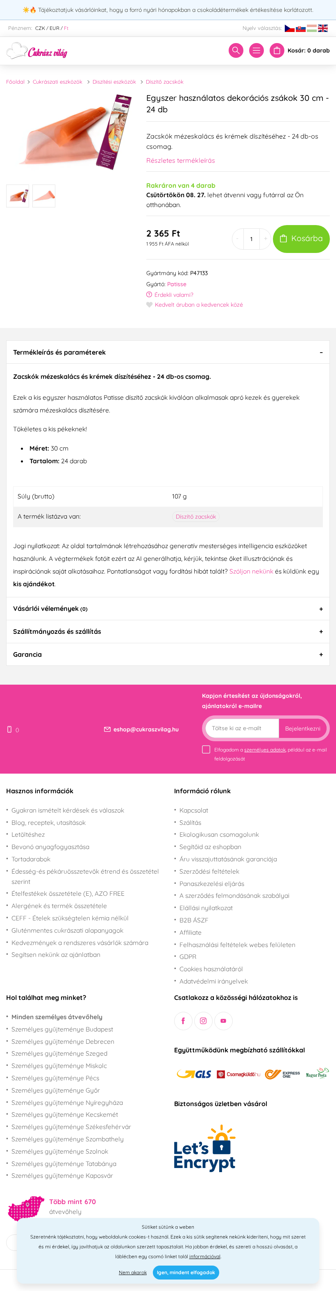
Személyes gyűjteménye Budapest (62, 1029)
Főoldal (15, 81)
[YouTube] (223, 1021)
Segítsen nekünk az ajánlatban (55, 954)
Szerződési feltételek (209, 871)
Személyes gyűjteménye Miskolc (59, 1065)
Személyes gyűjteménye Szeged (59, 1053)
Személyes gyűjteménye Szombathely (67, 1139)
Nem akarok (133, 1272)
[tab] (168, 351)
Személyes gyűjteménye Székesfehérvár (71, 1127)
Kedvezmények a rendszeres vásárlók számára (79, 942)
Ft (66, 28)
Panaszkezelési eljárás (211, 883)
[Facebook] (183, 1021)
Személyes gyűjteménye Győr (55, 1090)
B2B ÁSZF (194, 920)
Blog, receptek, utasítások (48, 822)
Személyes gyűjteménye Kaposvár (62, 1175)
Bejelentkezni (302, 728)
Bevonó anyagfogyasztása (50, 846)
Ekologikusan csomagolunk (219, 834)
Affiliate (190, 932)
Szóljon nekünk (251, 571)
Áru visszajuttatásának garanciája (228, 859)
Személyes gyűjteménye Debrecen (62, 1041)
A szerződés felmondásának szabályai (234, 895)
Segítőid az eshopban (210, 846)
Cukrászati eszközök (57, 81)
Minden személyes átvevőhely (56, 1017)
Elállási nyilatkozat (206, 908)
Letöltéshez (28, 834)
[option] (70, 132)
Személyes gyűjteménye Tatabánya (63, 1163)
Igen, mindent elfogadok (186, 1272)
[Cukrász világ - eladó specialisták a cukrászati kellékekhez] (37, 50)
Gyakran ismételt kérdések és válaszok (67, 810)
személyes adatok (265, 750)
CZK (40, 28)
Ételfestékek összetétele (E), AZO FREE (68, 893)
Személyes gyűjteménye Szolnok (59, 1151)
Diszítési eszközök (114, 81)
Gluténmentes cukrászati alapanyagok (67, 930)
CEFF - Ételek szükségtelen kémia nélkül (70, 918)
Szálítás (190, 822)
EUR (54, 28)
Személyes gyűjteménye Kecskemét (64, 1114)
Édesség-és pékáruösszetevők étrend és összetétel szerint (85, 876)
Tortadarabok (30, 859)
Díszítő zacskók (165, 81)
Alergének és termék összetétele (59, 906)
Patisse (176, 284)
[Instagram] (203, 1021)
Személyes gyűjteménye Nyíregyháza (67, 1102)
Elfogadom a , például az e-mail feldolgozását (270, 754)
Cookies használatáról (211, 969)
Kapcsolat (193, 810)
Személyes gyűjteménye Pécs (55, 1078)
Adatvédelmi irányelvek (213, 981)
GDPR (187, 956)
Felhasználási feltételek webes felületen (237, 944)
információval (204, 1256)
